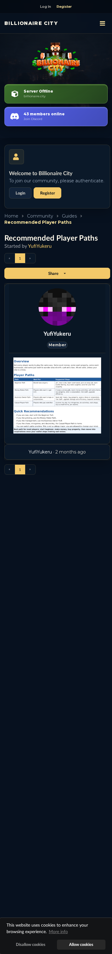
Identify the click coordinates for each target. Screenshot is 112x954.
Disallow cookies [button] (30, 944)
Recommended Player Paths (38, 222)
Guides (69, 216)
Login (20, 192)
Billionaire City (31, 23)
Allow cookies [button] (81, 944)
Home (11, 216)
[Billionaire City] (56, 60)
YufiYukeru (40, 246)
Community (40, 216)
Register (47, 192)
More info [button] (58, 931)
